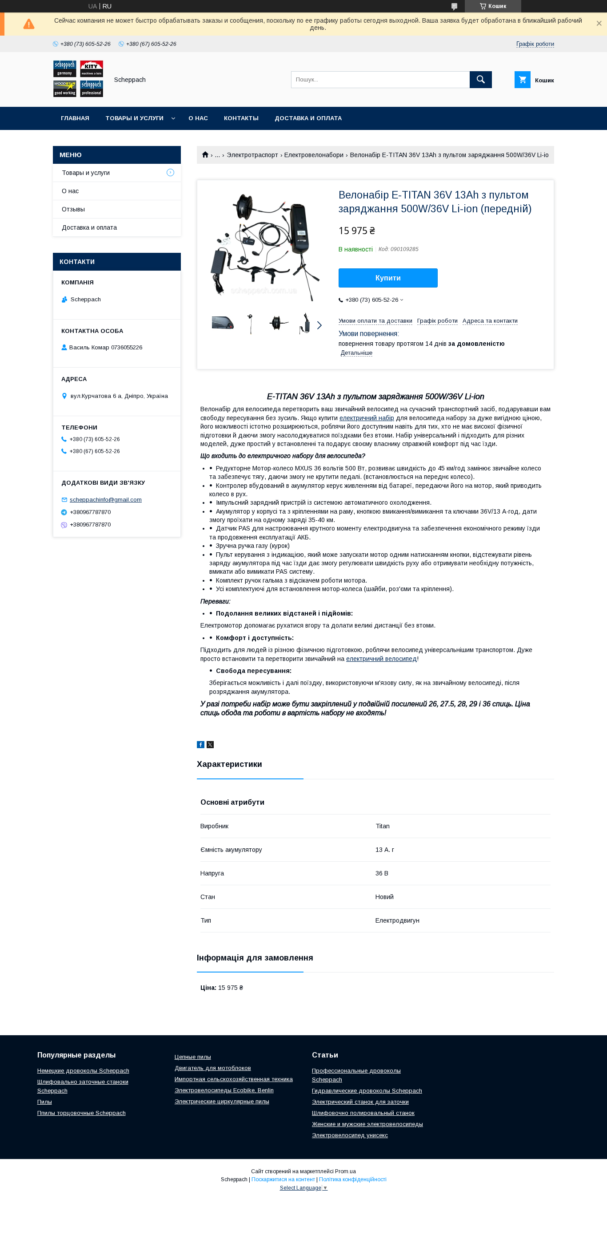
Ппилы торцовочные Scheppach (81, 1113)
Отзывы (73, 209)
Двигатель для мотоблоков (213, 1068)
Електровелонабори (313, 154)
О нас (198, 118)
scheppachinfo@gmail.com (106, 499)
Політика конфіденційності (353, 1179)
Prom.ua (345, 1171)
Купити (388, 278)
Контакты (241, 118)
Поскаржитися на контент (283, 1179)
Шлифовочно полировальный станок (363, 1113)
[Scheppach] (78, 95)
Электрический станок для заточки (360, 1101)
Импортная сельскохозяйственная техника (234, 1079)
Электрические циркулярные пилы (222, 1101)
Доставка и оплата (308, 118)
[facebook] (200, 746)
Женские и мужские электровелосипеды (367, 1124)
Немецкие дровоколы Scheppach (83, 1070)
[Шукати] (481, 79)
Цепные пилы (193, 1057)
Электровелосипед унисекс (350, 1135)
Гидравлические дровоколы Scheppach (367, 1090)
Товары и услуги (134, 118)
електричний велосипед (381, 658)
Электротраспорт (252, 154)
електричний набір (366, 417)
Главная (75, 118)
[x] (210, 746)
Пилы (44, 1101)
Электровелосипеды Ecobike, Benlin (224, 1090)
